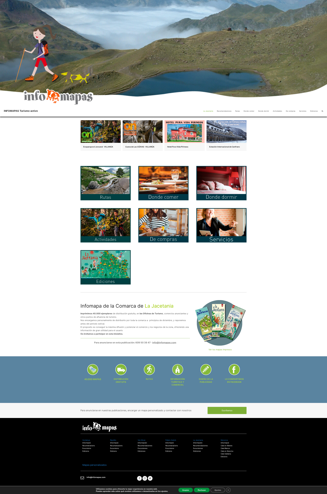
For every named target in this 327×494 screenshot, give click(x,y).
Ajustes (217, 490)
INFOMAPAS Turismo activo (21, 110)
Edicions (85, 451)
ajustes (164, 491)
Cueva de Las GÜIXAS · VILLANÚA (97, 147)
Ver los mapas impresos (220, 349)
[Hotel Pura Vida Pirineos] (142, 131)
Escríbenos (227, 410)
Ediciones (141, 451)
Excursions (86, 448)
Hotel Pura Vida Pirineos (135, 147)
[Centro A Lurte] (227, 131)
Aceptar (185, 490)
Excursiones (142, 448)
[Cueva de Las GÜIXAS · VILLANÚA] (101, 131)
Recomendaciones (145, 446)
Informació (169, 443)
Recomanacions (88, 446)
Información (142, 443)
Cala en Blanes (226, 446)
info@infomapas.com (164, 342)
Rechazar (202, 490)
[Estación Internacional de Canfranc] (185, 131)
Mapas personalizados (93, 465)
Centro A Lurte (215, 147)
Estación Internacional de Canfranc (182, 147)
